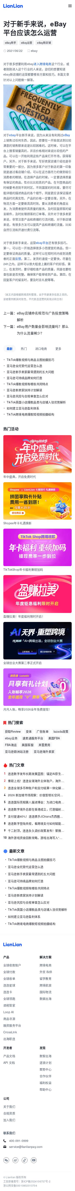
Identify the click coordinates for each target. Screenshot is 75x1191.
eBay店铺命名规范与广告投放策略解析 (43, 316)
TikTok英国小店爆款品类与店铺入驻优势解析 (36, 402)
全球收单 (9, 978)
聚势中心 (45, 1069)
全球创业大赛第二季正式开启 (22, 663)
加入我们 (9, 1120)
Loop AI (8, 1012)
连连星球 (9, 985)
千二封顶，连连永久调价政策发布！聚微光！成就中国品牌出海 (34, 830)
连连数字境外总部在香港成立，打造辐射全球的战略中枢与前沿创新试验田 (34, 809)
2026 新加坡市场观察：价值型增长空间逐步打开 (34, 795)
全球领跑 (9, 998)
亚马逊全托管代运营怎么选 (24, 366)
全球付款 (9, 972)
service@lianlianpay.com (26, 1147)
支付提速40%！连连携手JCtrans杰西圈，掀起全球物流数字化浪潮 (34, 816)
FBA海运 (11, 745)
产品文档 (9, 1056)
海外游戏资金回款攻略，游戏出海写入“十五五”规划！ (34, 838)
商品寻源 (9, 1019)
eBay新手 (10, 42)
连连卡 (7, 992)
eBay (66, 135)
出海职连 (9, 1039)
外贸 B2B (46, 972)
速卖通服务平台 (32, 738)
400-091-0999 (18, 1140)
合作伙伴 (45, 1076)
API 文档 (9, 1062)
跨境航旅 (45, 985)
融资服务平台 (12, 1025)
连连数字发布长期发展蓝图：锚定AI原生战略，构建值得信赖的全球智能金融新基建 (34, 774)
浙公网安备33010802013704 (20, 1185)
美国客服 (28, 745)
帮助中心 (45, 1089)
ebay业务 (11, 738)
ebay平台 (42, 243)
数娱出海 (45, 998)
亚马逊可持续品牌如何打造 (24, 378)
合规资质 (9, 1113)
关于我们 (9, 1106)
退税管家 (9, 1005)
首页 (13, 6)
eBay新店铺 (44, 42)
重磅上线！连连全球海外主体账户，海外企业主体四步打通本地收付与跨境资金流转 (34, 781)
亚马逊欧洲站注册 (17, 751)
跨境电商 (45, 965)
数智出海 (45, 1056)
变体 (29, 731)
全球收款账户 (12, 965)
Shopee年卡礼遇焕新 (17, 523)
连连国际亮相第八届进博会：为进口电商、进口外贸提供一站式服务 (34, 802)
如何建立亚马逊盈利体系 (23, 408)
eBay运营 (26, 42)
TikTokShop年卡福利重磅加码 (23, 569)
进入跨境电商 (42, 64)
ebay (12, 135)
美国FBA (54, 738)
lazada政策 (61, 731)
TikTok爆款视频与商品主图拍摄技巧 (30, 360)
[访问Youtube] (34, 1160)
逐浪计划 (45, 1062)
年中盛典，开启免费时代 (19, 476)
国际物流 (45, 992)
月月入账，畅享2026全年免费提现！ (27, 709)
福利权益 (45, 1083)
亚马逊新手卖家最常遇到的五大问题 (30, 372)
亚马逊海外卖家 (44, 751)
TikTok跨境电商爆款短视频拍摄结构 (30, 414)
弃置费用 (44, 745)
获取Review (13, 731)
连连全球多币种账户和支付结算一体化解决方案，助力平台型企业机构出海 (34, 788)
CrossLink (10, 1032)
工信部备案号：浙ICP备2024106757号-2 (26, 1181)
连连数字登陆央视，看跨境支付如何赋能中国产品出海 (34, 823)
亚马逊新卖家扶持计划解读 (24, 390)
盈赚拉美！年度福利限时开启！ (24, 616)
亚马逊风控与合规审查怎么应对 (27, 396)
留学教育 (45, 978)
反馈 (18, 258)
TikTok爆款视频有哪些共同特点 (27, 384)
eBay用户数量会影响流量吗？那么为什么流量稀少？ (43, 330)
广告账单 (43, 731)
